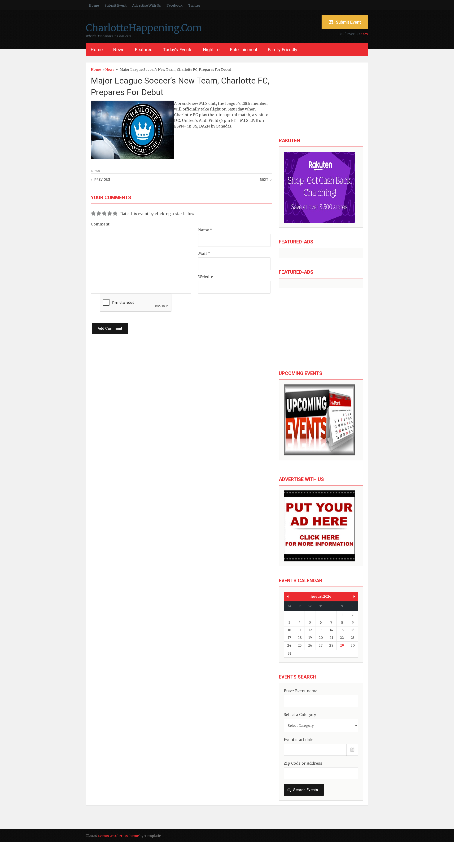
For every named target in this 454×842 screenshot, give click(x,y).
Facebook (174, 5)
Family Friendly (282, 49)
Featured (144, 49)
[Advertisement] (321, 100)
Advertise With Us (146, 5)
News (118, 49)
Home (94, 5)
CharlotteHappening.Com (144, 28)
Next (264, 179)
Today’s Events (177, 49)
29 (342, 645)
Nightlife (211, 49)
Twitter (194, 5)
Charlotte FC (186, 114)
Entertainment (243, 49)
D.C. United (184, 120)
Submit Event (116, 5)
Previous (102, 179)
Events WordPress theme (118, 836)
